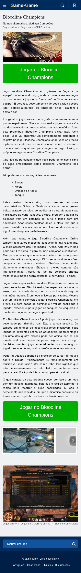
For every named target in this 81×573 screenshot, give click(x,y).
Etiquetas (48, 565)
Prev (8, 440)
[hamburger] (4, 5)
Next (73, 440)
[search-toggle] (62, 5)
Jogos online (33, 565)
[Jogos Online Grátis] (24, 5)
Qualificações (62, 565)
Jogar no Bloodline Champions (40, 73)
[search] (74, 543)
